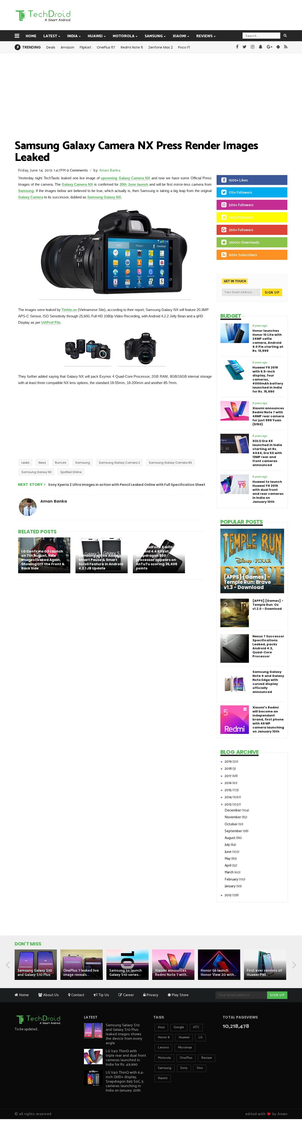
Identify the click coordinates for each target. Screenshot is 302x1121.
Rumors (60, 463)
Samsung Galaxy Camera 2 (119, 463)
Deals (50, 47)
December (233, 810)
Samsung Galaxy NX (104, 197)
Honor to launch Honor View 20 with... (218, 972)
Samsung (154, 36)
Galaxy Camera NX (77, 184)
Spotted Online (70, 472)
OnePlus (186, 1058)
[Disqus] (112, 644)
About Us (50, 995)
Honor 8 (164, 1037)
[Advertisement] (175, 14)
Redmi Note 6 (132, 47)
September (234, 831)
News (42, 463)
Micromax (185, 1047)
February (232, 879)
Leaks (25, 463)
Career (128, 995)
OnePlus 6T (106, 47)
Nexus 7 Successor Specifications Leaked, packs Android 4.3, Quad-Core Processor (268, 646)
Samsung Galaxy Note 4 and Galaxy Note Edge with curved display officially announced (268, 682)
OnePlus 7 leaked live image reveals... (81, 972)
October (231, 824)
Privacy (152, 995)
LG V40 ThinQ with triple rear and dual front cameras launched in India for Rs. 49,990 (126, 1058)
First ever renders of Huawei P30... (264, 972)
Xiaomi (179, 36)
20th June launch (134, 184)
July (228, 845)
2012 (228, 895)
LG (200, 1037)
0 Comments (77, 170)
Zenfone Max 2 (160, 47)
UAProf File (50, 322)
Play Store (180, 995)
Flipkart (85, 47)
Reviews (204, 36)
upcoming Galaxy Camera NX (125, 178)
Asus (161, 1027)
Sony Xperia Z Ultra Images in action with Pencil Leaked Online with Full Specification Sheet (126, 484)
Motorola (123, 36)
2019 (228, 762)
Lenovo (163, 1047)
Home (31, 36)
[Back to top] (290, 1102)
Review (206, 1058)
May (228, 859)
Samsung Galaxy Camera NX (170, 463)
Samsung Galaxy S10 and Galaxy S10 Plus (34, 972)
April (228, 865)
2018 (228, 769)
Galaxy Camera (30, 197)
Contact (77, 995)
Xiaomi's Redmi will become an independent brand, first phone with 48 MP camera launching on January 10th (268, 719)
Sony (184, 1068)
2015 (228, 790)
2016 (228, 783)
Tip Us (103, 995)
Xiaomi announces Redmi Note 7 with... (172, 972)
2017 (228, 776)
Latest (50, 36)
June (228, 852)
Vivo (200, 1068)
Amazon (67, 47)
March (229, 872)
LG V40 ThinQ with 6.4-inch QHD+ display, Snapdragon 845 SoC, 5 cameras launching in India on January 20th (125, 1081)
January (230, 886)
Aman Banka (109, 170)
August (230, 838)
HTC (196, 1027)
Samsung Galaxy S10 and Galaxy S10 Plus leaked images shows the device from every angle (124, 1034)
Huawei (95, 36)
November (233, 817)
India (72, 36)
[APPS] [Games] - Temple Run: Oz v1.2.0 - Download (267, 605)
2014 (228, 797)
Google (179, 1027)
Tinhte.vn (69, 310)
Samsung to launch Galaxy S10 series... (125, 972)
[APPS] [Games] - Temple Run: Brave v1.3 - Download (247, 582)
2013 (228, 804)
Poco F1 (184, 47)
